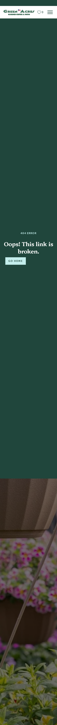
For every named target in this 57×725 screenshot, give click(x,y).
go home (15, 261)
